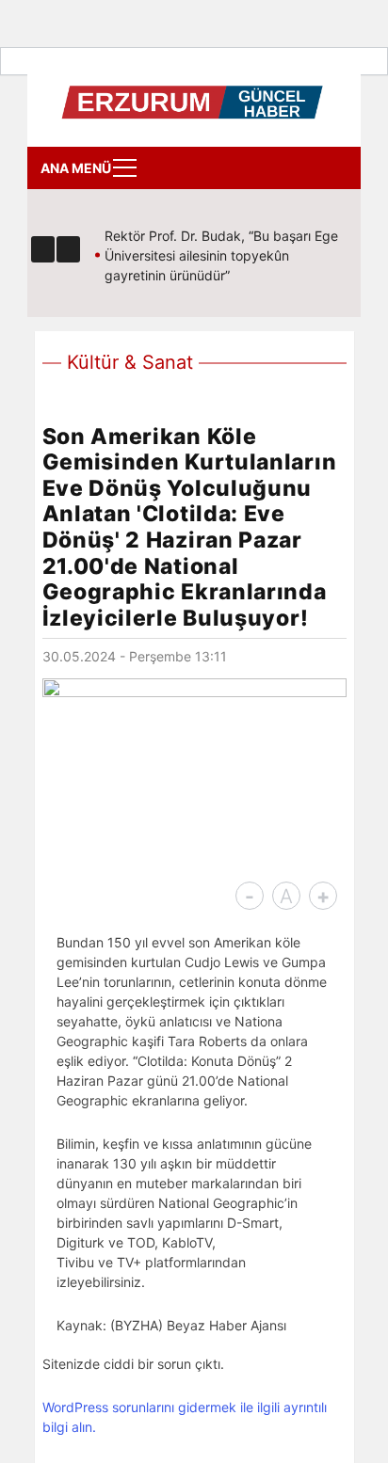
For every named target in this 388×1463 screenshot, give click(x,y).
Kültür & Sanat (130, 362)
